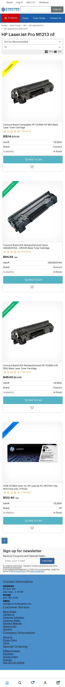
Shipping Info (9, 627)
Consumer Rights (11, 621)
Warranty (7, 629)
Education (8, 654)
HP (24, 25)
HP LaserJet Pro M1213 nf (15, 29)
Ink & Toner (15, 25)
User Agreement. (37, 571)
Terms (6, 643)
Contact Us (55, 18)
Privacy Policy (20, 571)
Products (12, 18)
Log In (19, 3)
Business (7, 660)
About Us (7, 637)
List (59, 52)
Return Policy (9, 612)
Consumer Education (13, 618)
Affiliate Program (11, 651)
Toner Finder (39, 18)
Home (9, 3)
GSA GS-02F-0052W (13, 663)
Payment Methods (12, 624)
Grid (51, 52)
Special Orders (10, 657)
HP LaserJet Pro (36, 25)
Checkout (44, 3)
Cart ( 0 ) (30, 3)
